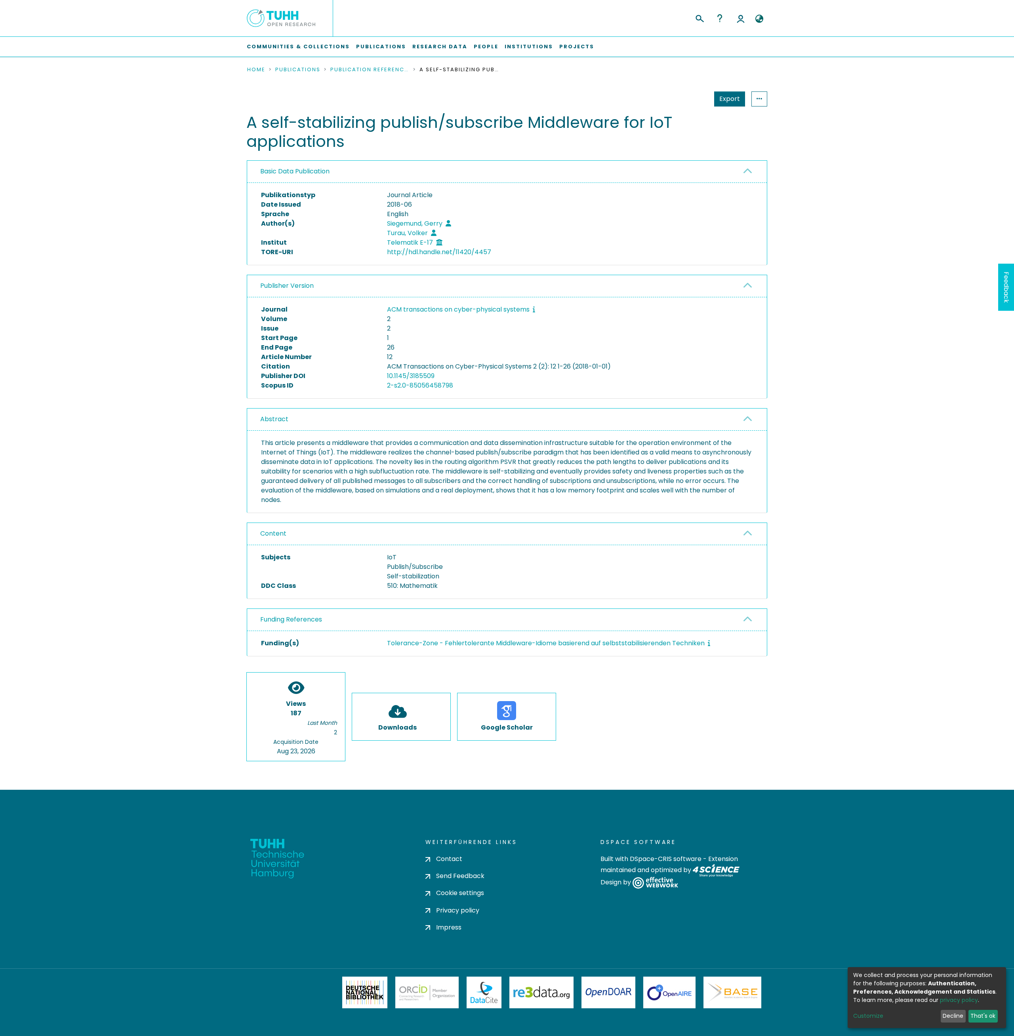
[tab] (507, 172)
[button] (759, 19)
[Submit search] (699, 17)
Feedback (1006, 287)
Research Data (439, 46)
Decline (953, 1016)
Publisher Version (287, 285)
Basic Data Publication (295, 171)
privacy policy (959, 1000)
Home (256, 69)
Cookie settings (460, 892)
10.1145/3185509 (411, 375)
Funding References (291, 619)
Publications (381, 46)
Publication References (370, 69)
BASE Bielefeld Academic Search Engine (732, 992)
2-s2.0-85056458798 (420, 385)
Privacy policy (457, 910)
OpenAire (669, 992)
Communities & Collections (298, 46)
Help (719, 18)
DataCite (484, 992)
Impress (448, 927)
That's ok (982, 1016)
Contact (449, 858)
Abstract (274, 419)
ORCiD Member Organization (427, 992)
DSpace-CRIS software (665, 858)
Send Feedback (460, 875)
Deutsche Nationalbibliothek (364, 992)
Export (729, 98)
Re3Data (541, 992)
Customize (868, 1016)
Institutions (529, 46)
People (486, 46)
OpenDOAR (608, 992)
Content (273, 533)
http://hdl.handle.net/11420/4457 (439, 252)
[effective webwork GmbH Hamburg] (655, 882)
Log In (740, 18)
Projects (576, 46)
